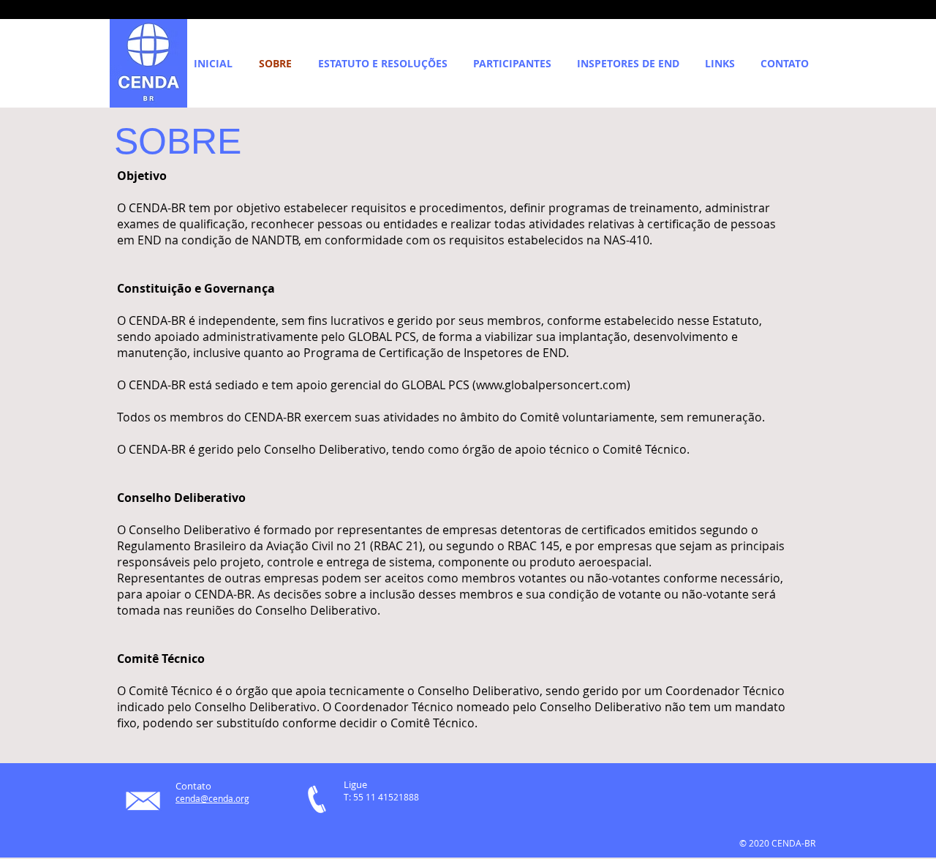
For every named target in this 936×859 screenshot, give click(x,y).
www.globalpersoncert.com (551, 385)
